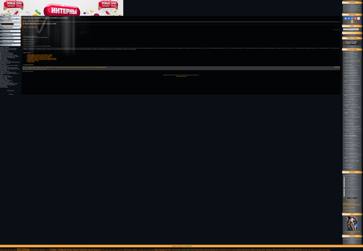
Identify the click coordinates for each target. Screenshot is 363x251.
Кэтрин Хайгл (150, 250)
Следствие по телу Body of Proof (8, 72)
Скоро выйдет (3, 85)
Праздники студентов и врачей (7, 84)
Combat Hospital (4, 50)
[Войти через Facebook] (352, 18)
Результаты (348, 199)
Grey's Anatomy (318, 250)
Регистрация (180, 76)
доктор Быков (210, 250)
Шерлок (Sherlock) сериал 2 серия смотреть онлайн (39, 54)
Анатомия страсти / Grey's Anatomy (8, 48)
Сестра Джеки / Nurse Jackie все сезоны (9, 68)
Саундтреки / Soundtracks (6, 80)
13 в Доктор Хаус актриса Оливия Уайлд (352, 232)
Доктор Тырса (3, 58)
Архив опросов (355, 199)
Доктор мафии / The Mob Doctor (7, 57)
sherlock (93, 67)
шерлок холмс (58, 67)
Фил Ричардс (161, 249)
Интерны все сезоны (5, 63)
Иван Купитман (112, 249)
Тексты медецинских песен (6, 82)
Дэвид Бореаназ (243, 250)
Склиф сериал (3, 70)
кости (218, 250)
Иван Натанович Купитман (178, 250)
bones (223, 250)
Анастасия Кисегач (77, 249)
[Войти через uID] (345, 18)
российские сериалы (37, 250)
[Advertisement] (57, 25)
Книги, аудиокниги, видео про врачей (9, 83)
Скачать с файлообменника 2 (30, 27)
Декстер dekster (349, 183)
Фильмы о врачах (4, 79)
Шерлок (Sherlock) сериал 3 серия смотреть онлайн (39, 55)
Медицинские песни (5, 81)
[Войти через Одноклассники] (352, 21)
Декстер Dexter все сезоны (6, 53)
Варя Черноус (94, 249)
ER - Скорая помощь (350, 177)
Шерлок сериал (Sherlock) (6, 76)
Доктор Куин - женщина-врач (352, 189)
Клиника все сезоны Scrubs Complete (9, 65)
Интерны (347, 190)
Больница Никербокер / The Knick (8, 49)
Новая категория (4, 87)
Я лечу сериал (3, 78)
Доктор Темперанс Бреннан (290, 250)
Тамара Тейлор (271, 250)
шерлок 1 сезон (82, 67)
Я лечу (347, 192)
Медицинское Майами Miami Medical (8, 67)
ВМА (8, 249)
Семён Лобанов (58, 249)
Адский (47, 249)
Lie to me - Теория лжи (350, 182)
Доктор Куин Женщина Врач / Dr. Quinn (9, 56)
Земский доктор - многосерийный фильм (10, 62)
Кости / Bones (3, 64)
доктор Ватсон (74, 67)
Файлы (29, 20)
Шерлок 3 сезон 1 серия (33, 60)
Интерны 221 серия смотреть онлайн (351, 42)
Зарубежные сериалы (130, 250)
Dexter (312, 250)
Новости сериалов (4, 47)
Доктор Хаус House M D (351, 179)
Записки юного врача (5, 61)
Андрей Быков (119, 249)
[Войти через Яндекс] (355, 18)
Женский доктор (4, 59)
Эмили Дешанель (257, 250)
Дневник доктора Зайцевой (6, 54)
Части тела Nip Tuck (5, 75)
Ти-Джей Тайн (306, 250)
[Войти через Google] (358, 18)
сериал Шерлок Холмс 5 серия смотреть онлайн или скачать (41, 58)
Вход (185, 76)
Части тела (348, 185)
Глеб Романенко (197, 250)
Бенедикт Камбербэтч (101, 67)
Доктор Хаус (3, 250)
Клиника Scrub (348, 180)
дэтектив (89, 67)
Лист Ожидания (3, 66)
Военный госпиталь (4, 51)
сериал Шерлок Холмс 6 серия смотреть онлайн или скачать (41, 59)
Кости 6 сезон (231, 250)
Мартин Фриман (67, 67)
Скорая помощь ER (4, 71)
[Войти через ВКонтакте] (348, 18)
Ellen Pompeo (326, 250)
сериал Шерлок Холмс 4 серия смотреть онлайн (38, 57)
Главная (24, 20)
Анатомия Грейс (142, 250)
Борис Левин (105, 250)
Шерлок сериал (31, 61)
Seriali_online (49, 67)
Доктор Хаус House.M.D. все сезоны (8, 55)
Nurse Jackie (13, 250)
